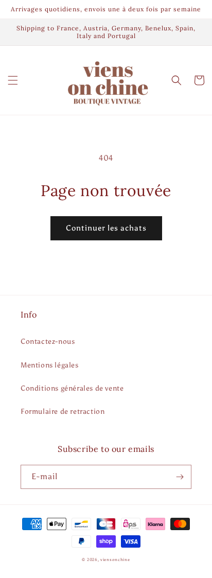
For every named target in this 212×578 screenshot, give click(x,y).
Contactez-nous (48, 341)
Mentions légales (50, 365)
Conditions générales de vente (72, 388)
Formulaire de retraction (62, 411)
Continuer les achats (106, 228)
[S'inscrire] (179, 477)
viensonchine (115, 559)
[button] (13, 80)
